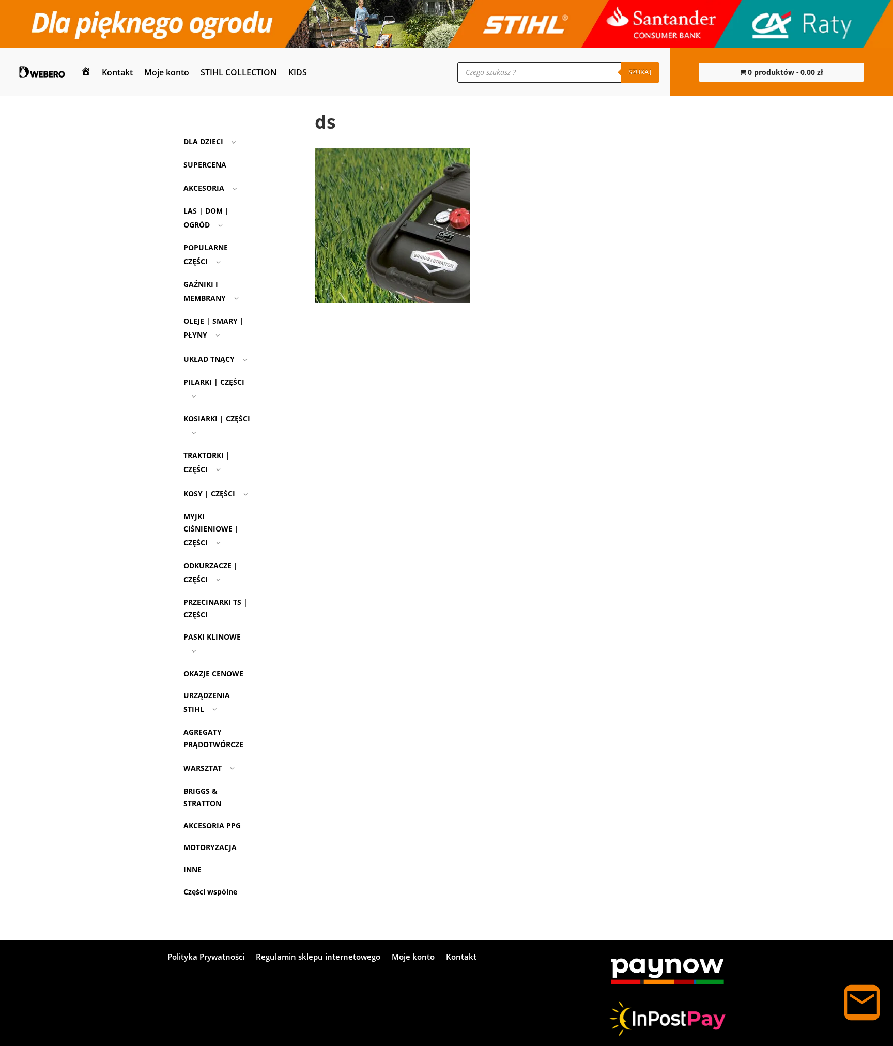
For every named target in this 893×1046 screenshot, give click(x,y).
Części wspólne (210, 892)
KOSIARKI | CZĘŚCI (216, 418)
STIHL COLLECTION (239, 72)
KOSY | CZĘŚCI (209, 493)
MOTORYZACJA (210, 847)
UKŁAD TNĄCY (209, 359)
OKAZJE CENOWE (213, 673)
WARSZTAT (202, 768)
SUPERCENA (204, 165)
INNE (192, 869)
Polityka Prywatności (205, 957)
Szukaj (639, 72)
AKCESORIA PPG (212, 825)
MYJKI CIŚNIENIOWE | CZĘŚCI (211, 529)
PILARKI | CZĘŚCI (213, 382)
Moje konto (166, 72)
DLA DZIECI (203, 141)
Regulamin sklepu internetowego (318, 957)
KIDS (297, 72)
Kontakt (117, 72)
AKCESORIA (203, 188)
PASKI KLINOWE (212, 637)
